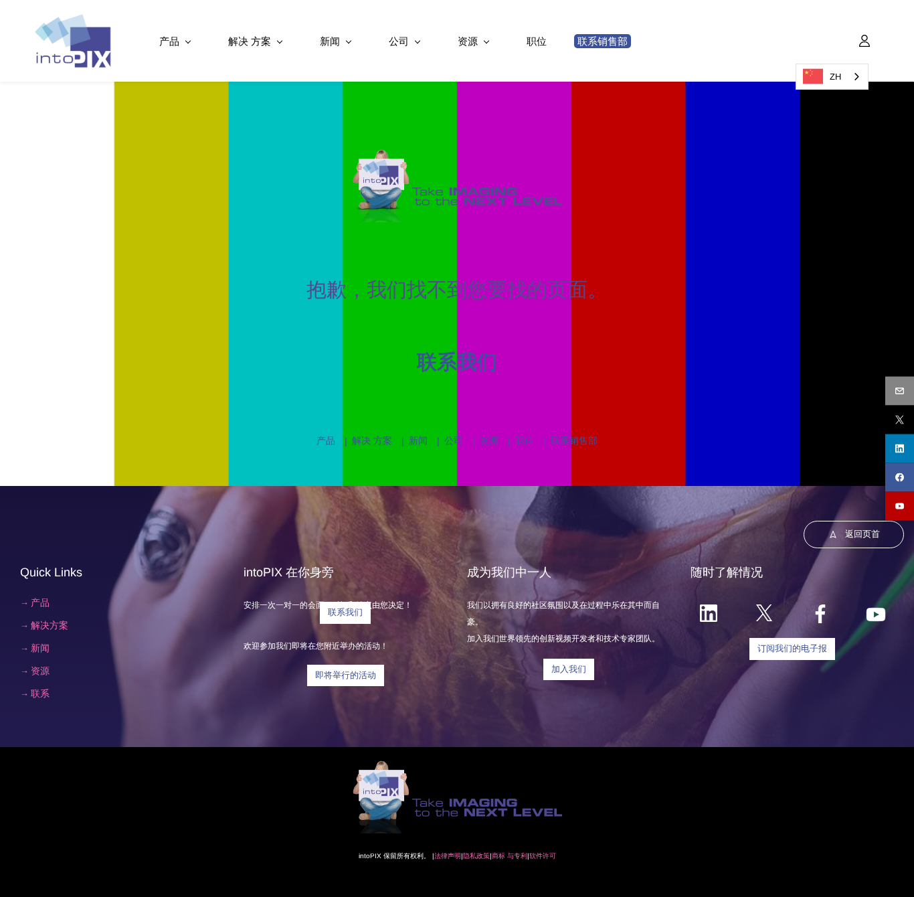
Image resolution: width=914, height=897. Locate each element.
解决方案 (49, 625)
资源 (489, 440)
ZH (835, 77)
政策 (483, 856)
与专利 (516, 856)
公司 (453, 440)
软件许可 (542, 856)
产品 (325, 440)
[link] (457, 154)
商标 (498, 856)
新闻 (418, 440)
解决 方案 (372, 440)
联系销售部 (574, 440)
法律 (441, 856)
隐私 (469, 856)
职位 (524, 440)
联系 (40, 693)
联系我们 (457, 362)
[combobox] (832, 77)
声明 (454, 856)
